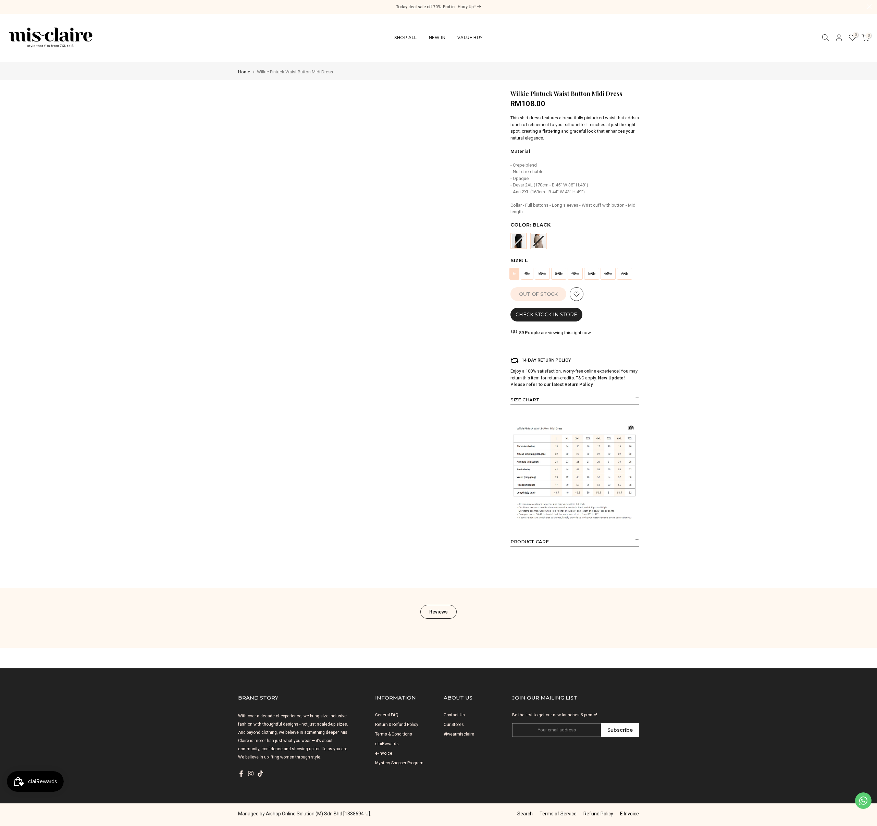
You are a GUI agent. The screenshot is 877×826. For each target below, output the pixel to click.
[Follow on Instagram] (251, 773)
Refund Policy (598, 813)
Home (244, 72)
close (7, 6)
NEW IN (437, 37)
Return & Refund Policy (396, 724)
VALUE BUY (470, 37)
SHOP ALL (405, 37)
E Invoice (629, 813)
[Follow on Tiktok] (260, 773)
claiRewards (387, 743)
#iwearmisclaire (459, 734)
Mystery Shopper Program (399, 763)
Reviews (438, 611)
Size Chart (525, 399)
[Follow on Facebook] (241, 773)
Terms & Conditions (393, 734)
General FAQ (386, 715)
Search (525, 813)
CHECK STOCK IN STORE (546, 315)
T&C (580, 377)
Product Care (529, 541)
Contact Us (454, 715)
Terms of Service (558, 813)
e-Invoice (383, 753)
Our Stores (454, 724)
